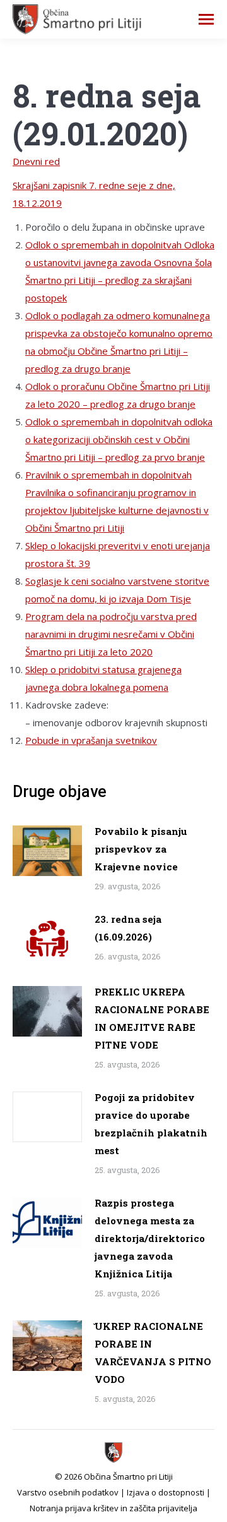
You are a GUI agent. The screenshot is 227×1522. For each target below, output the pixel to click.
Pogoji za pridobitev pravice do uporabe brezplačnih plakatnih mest (151, 1124)
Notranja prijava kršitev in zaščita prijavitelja (113, 1508)
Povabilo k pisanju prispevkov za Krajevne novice (141, 849)
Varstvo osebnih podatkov (68, 1492)
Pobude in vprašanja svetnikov (91, 740)
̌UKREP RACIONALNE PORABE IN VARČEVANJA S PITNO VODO (153, 1352)
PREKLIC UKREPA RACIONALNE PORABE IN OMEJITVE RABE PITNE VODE (152, 1018)
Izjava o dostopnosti (165, 1492)
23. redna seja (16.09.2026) (128, 928)
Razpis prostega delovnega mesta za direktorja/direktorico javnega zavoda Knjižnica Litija (150, 1238)
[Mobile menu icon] (206, 19)
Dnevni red (36, 161)
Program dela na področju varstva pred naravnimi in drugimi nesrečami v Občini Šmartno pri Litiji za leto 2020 (111, 634)
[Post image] (47, 850)
